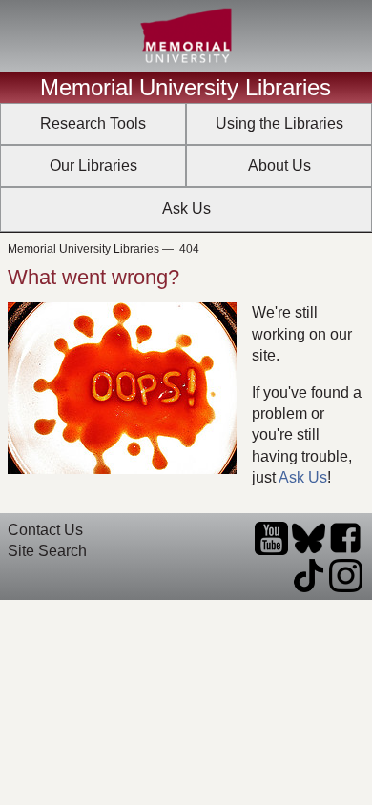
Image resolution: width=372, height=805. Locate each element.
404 (189, 249)
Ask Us (186, 208)
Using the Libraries (279, 123)
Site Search (47, 551)
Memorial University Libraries (185, 87)
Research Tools (93, 123)
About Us (279, 165)
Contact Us (45, 530)
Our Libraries (93, 165)
